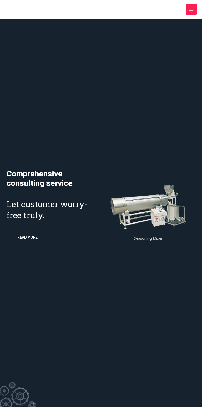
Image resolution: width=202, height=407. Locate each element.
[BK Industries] (21, 9)
